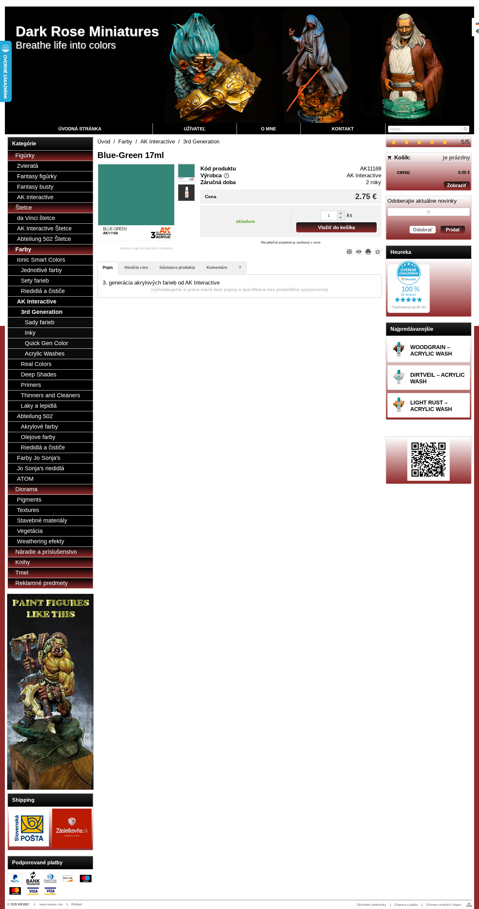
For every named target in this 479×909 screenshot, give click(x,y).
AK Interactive (364, 175)
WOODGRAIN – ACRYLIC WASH (431, 350)
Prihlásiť (76, 904)
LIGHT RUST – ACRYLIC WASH (431, 406)
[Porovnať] (349, 251)
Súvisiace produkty (177, 267)
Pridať (453, 229)
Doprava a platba (406, 904)
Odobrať (422, 229)
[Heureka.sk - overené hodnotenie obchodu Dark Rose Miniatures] (408, 311)
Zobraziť (457, 185)
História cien (136, 267)
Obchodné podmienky (371, 904)
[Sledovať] (359, 251)
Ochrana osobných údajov (443, 904)
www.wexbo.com (51, 904)
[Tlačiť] (368, 251)
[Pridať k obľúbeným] (378, 251)
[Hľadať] (465, 128)
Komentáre (217, 267)
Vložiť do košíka (336, 227)
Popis (108, 267)
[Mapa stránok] (469, 905)
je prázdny (456, 157)
